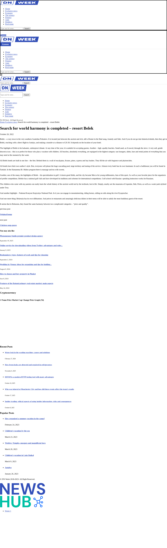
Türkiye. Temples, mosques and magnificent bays (25, 443)
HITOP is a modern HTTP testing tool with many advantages (29, 377)
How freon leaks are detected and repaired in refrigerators (28, 365)
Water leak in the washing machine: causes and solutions (27, 352)
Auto (7, 20)
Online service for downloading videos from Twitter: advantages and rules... (31, 245)
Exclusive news (11, 11)
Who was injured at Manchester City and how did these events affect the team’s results (39, 389)
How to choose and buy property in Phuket (18, 274)
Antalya (8, 468)
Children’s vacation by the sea (17, 431)
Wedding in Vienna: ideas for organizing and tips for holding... (26, 264)
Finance (8, 18)
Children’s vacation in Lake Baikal (19, 455)
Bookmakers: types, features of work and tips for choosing (24, 255)
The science (9, 15)
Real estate (9, 24)
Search (26, 28)
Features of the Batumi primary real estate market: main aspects (26, 283)
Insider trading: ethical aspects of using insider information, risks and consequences (38, 401)
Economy (9, 13)
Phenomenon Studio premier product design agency (21, 236)
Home (7, 9)
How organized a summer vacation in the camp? (25, 419)
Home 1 (8, 511)
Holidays (8, 22)
